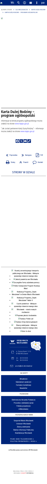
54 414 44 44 (24, 360)
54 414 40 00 (24, 358)
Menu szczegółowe (36, 2)
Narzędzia (24, 2)
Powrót (23, 161)
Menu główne (30, 2)
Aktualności (23, 379)
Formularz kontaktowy (23, 385)
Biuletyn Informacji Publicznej (23, 430)
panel (42, 2)
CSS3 (23, 465)
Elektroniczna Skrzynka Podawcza (23, 400)
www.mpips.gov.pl (22, 123)
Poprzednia (10, 154)
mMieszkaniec (23, 409)
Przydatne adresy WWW (24, 415)
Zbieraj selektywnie (23, 427)
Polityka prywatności (23, 406)
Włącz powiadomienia (12, 2)
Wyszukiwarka (18, 2)
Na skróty (24, 373)
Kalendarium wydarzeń (23, 382)
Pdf (38, 154)
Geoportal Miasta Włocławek (23, 421)
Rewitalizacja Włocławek (23, 433)
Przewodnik (24, 394)
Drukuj (9, 161)
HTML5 (20, 465)
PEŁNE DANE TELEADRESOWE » (22, 439)
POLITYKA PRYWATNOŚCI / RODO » (23, 441)
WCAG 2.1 (30, 464)
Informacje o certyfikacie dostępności (23, 457)
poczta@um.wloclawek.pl (23, 366)
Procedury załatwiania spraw (23, 403)
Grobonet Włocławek (23, 424)
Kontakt (37, 161)
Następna (25, 154)
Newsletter (23, 388)
